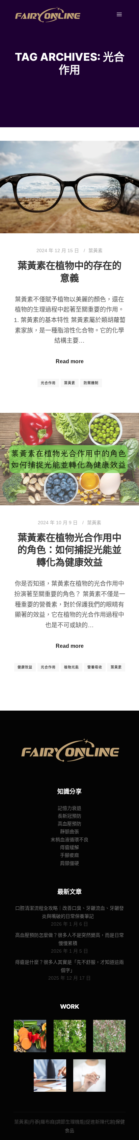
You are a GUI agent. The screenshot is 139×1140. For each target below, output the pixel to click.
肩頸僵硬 (69, 863)
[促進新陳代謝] (89, 1075)
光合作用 (48, 383)
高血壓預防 (69, 823)
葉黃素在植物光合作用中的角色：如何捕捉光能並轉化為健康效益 (69, 550)
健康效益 (25, 667)
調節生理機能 (70, 1121)
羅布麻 (47, 1121)
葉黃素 (95, 250)
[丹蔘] (70, 1036)
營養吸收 (94, 667)
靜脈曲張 (69, 831)
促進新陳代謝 (100, 1121)
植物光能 (71, 667)
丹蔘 (34, 1121)
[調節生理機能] (50, 1075)
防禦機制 (91, 383)
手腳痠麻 (69, 855)
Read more (70, 361)
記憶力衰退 (69, 808)
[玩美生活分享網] (47, 14)
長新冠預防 (69, 816)
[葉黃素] (30, 1036)
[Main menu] (119, 14)
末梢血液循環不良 (69, 839)
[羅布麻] (109, 1036)
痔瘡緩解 (69, 847)
